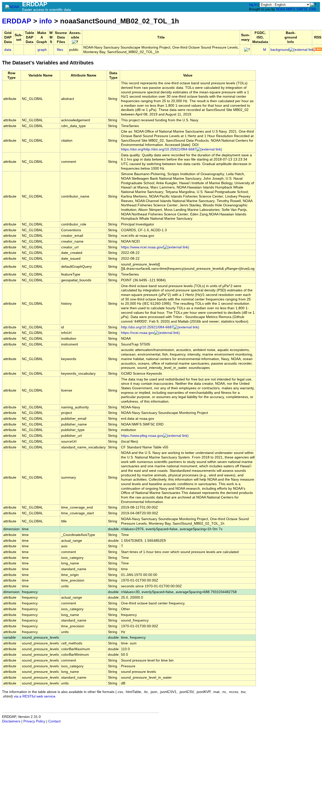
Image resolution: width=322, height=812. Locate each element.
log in (253, 5)
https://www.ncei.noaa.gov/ (142, 247)
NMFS (290, 9)
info (45, 21)
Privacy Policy (34, 721)
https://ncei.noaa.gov (137, 333)
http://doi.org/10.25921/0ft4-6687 (147, 327)
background (279, 50)
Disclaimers (11, 721)
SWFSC (302, 9)
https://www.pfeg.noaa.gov (142, 436)
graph (42, 50)
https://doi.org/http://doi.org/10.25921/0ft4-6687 (158, 149)
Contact (54, 721)
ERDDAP (16, 21)
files (60, 50)
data (7, 50)
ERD (312, 9)
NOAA (280, 9)
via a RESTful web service (34, 696)
